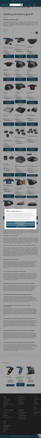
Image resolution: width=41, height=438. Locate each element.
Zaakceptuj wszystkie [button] (20, 226)
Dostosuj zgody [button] (20, 224)
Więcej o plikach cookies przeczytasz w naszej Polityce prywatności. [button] (17, 219)
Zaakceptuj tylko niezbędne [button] (20, 222)
